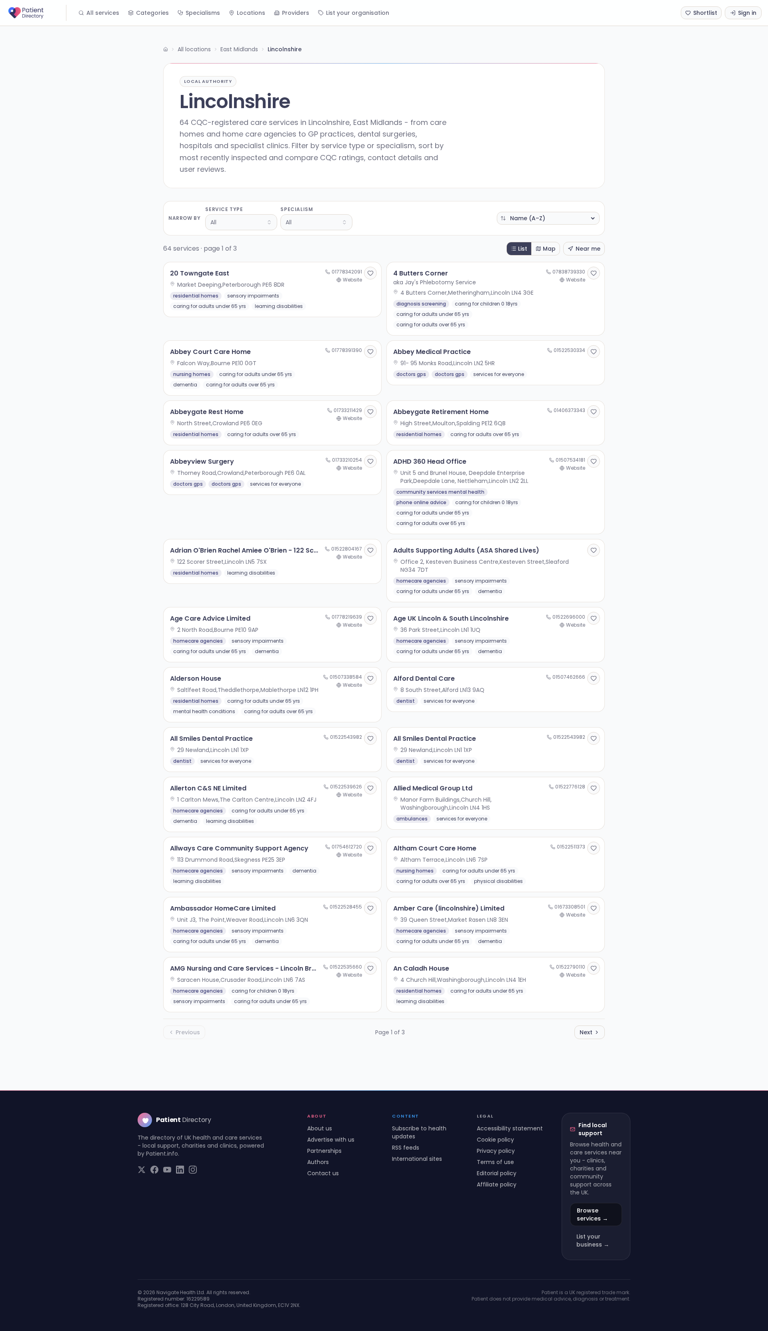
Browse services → (592, 1214)
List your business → (592, 1240)
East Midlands (239, 49)
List (522, 249)
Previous (188, 1032)
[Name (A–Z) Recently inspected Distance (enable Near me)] (548, 218)
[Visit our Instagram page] (193, 1170)
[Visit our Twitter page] (142, 1170)
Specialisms (203, 13)
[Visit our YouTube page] (167, 1170)
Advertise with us (330, 1140)
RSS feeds (405, 1148)
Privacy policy (496, 1151)
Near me (588, 249)
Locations (251, 13)
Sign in (747, 13)
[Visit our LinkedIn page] (180, 1170)
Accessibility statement (510, 1128)
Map (549, 249)
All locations (194, 49)
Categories (152, 13)
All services (102, 13)
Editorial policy (496, 1173)
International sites (417, 1159)
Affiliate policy (496, 1184)
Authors (318, 1162)
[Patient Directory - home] (36, 13)
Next (586, 1032)
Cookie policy (495, 1140)
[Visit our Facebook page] (154, 1170)
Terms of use (495, 1162)
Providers (295, 13)
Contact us (323, 1173)
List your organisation (357, 13)
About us (319, 1128)
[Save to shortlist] (370, 273)
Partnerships (324, 1151)
